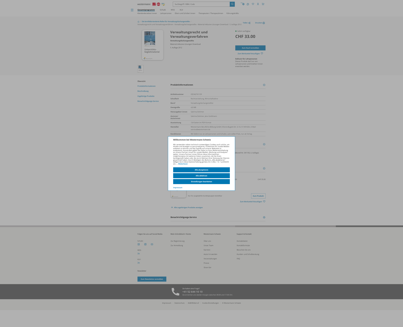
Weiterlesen (183, 164)
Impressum (177, 187)
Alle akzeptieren (201, 170)
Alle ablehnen (201, 176)
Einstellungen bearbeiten (201, 181)
